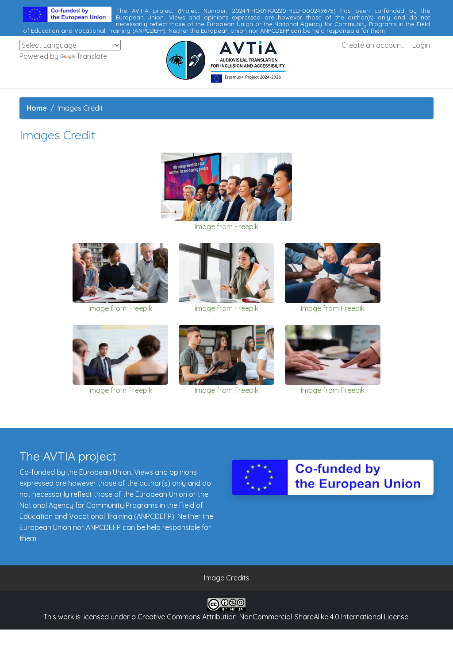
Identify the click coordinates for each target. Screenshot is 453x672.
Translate (92, 56)
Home (37, 108)
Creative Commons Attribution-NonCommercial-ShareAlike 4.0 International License (273, 616)
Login (421, 45)
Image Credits (227, 577)
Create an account (372, 45)
